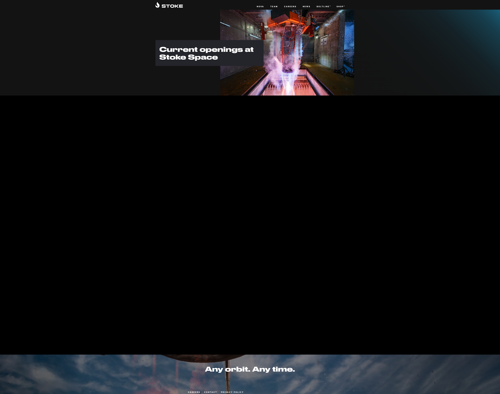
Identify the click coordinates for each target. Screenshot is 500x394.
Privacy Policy (232, 392)
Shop (340, 7)
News (306, 7)
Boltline (323, 7)
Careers (290, 7)
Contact (210, 392)
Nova (260, 7)
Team (274, 7)
